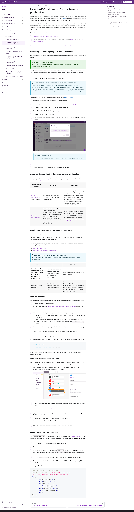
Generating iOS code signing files (41, 66)
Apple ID (72, 39)
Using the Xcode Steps (39, 248)
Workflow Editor (68, 97)
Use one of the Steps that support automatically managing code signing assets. (55, 45)
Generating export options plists (116, 26)
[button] (12, 14)
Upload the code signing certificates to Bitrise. (46, 36)
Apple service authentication (47, 180)
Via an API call (36, 76)
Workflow (58, 313)
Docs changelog (8, 502)
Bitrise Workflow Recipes (10, 507)
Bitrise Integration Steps (10, 504)
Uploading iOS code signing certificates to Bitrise (119, 9)
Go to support (117, 1)
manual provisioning (69, 221)
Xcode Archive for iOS (76, 436)
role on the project (72, 104)
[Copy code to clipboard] (84, 344)
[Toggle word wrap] (81, 344)
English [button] (107, 2)
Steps (64, 18)
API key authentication (54, 306)
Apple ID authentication (69, 306)
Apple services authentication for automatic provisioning (116, 13)
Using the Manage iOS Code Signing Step (44, 250)
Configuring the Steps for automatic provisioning (117, 17)
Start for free (127, 1)
